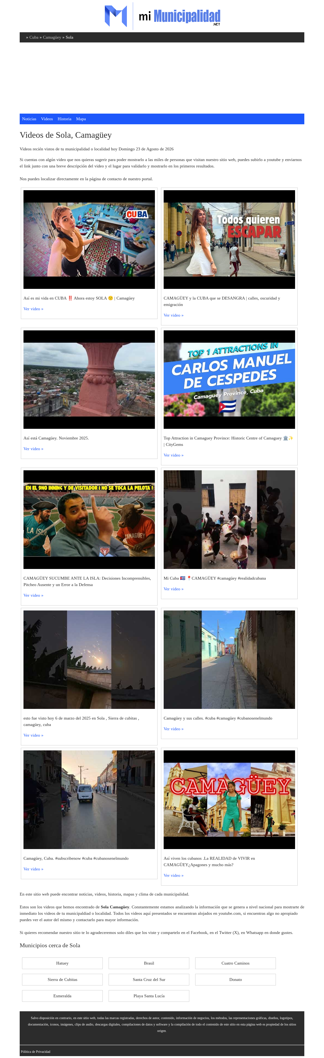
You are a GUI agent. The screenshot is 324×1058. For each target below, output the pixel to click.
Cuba (33, 37)
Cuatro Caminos (236, 963)
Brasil (149, 963)
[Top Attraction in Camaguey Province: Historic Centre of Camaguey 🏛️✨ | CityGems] (229, 427)
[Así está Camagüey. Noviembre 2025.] (89, 427)
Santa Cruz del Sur (149, 979)
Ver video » (33, 308)
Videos (47, 118)
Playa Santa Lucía (149, 995)
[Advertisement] (162, 78)
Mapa (81, 118)
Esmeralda (62, 995)
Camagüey (52, 37)
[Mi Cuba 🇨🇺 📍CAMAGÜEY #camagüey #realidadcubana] (229, 567)
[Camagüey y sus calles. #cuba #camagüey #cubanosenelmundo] (229, 707)
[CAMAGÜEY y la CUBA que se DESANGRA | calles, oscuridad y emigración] (229, 287)
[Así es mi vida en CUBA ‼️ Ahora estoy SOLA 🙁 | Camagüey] (89, 287)
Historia (64, 118)
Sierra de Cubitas (62, 979)
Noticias (29, 118)
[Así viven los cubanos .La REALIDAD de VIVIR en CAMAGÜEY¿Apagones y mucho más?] (229, 847)
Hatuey (62, 963)
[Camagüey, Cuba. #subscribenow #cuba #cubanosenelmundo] (89, 847)
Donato (235, 979)
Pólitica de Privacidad (35, 1051)
